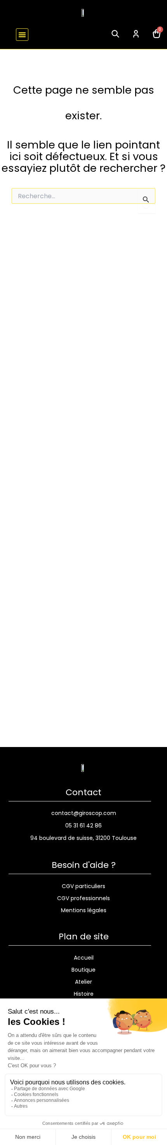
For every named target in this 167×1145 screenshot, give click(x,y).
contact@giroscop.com (83, 813)
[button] (22, 34)
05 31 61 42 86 (83, 825)
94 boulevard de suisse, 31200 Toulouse (83, 838)
